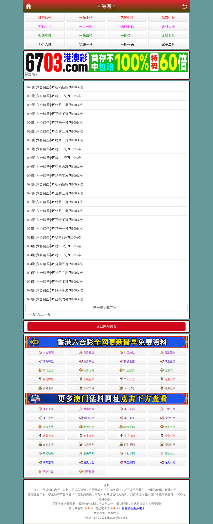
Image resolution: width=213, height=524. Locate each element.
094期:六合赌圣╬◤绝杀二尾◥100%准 (55, 272)
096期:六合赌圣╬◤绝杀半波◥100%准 (55, 175)
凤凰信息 (170, 361)
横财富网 (170, 444)
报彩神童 (88, 471)
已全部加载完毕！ (106, 308)
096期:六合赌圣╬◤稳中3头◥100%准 (54, 96)
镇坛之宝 (48, 370)
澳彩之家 (88, 409)
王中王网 (170, 409)
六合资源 (48, 352)
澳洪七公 (88, 462)
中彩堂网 (129, 453)
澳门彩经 (88, 417)
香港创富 (48, 388)
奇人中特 (170, 462)
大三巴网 (88, 444)
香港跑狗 (170, 352)
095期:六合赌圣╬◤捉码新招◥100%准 (55, 184)
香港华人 (170, 370)
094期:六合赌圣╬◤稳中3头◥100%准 (54, 237)
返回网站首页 (106, 326)
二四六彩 (129, 379)
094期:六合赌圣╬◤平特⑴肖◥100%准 (55, 281)
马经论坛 (48, 453)
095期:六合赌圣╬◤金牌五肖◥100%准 (55, 193)
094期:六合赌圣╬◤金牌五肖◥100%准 (55, 264)
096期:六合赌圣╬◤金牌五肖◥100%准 (55, 131)
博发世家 (129, 361)
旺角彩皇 (48, 361)
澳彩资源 (48, 409)
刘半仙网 (88, 435)
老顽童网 (129, 426)
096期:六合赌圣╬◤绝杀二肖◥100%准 (55, 140)
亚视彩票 (88, 379)
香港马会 (88, 361)
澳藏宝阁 (48, 462)
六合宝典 (129, 370)
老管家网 (88, 426)
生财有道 (48, 379)
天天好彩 (129, 388)
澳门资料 (48, 417)
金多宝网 (170, 426)
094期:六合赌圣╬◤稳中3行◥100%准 (54, 246)
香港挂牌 (88, 352)
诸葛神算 (48, 435)
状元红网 (170, 417)
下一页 (30, 314)
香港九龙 (88, 370)
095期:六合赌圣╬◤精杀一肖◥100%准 (55, 228)
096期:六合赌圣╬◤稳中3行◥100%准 (54, 158)
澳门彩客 (129, 409)
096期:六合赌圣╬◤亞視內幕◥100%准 (55, 166)
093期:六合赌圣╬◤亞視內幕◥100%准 (55, 299)
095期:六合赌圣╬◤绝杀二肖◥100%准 (55, 202)
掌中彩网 (170, 435)
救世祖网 (129, 435)
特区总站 (129, 352)
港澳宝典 (48, 426)
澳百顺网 (129, 462)
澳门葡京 (129, 417)
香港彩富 (170, 388)
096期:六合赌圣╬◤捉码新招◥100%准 (55, 87)
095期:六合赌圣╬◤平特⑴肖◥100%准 (55, 220)
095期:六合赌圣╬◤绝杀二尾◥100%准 (55, 211)
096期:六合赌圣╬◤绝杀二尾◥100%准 (55, 105)
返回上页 (184, 6)
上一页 (45, 314)
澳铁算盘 (48, 471)
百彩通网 (129, 444)
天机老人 (170, 453)
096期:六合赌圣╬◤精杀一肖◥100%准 (55, 122)
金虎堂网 (48, 444)
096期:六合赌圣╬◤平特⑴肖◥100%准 (55, 114)
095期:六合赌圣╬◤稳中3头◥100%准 (54, 149)
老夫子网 (88, 453)
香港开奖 (170, 379)
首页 (28, 6)
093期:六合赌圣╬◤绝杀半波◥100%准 (55, 290)
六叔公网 (88, 388)
